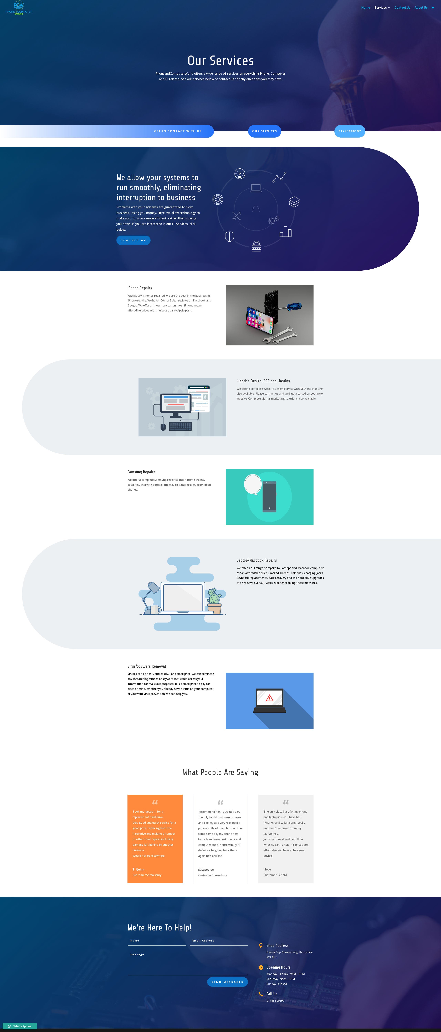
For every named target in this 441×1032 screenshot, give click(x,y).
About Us (421, 7)
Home (365, 7)
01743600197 (350, 131)
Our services (264, 131)
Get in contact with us (178, 131)
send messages (228, 982)
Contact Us (402, 7)
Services (380, 7)
